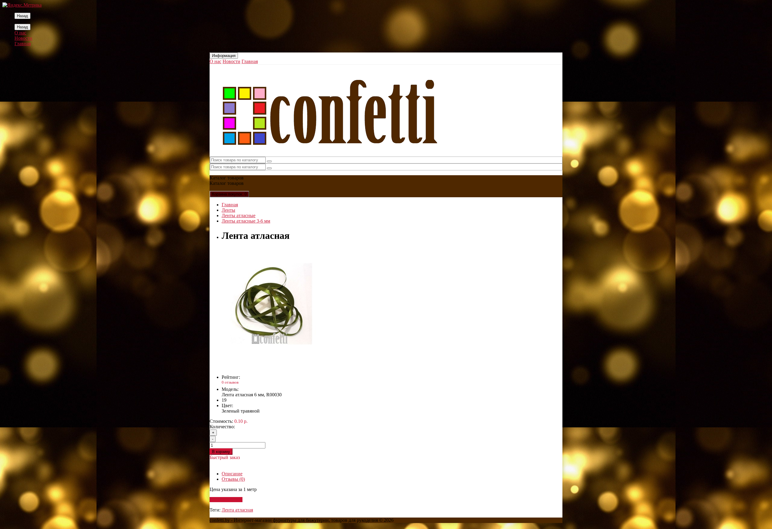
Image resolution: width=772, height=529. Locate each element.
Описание (232, 473)
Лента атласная (237, 509)
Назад (22, 16)
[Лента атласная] (270, 366)
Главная (22, 43)
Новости (23, 38)
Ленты (228, 210)
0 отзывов (230, 382)
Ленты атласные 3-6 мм (246, 220)
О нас (20, 32)
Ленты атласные (238, 215)
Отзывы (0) (233, 479)
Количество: (222, 426)
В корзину (221, 451)
